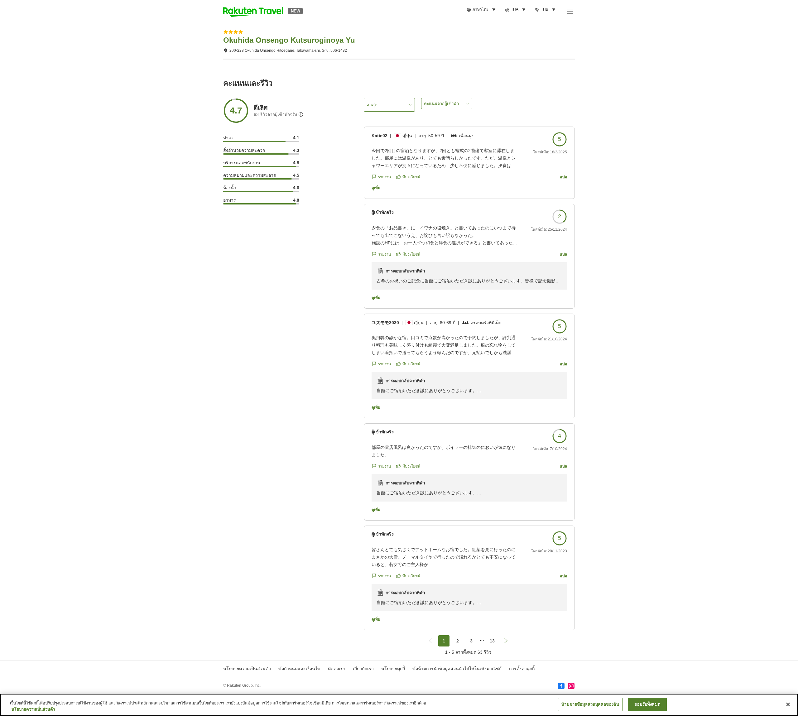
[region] (399, 705)
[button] (253, 11)
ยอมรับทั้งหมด (647, 704)
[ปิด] (788, 704)
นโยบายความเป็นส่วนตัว (33, 709)
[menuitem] (482, 9)
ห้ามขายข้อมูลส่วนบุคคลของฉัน (590, 704)
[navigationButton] (430, 640)
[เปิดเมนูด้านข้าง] (570, 11)
